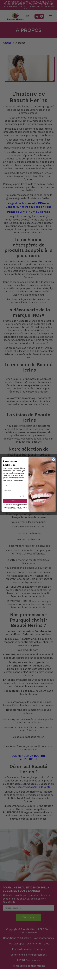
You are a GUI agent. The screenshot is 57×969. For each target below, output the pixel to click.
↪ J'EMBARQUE (15, 501)
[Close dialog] (53, 459)
